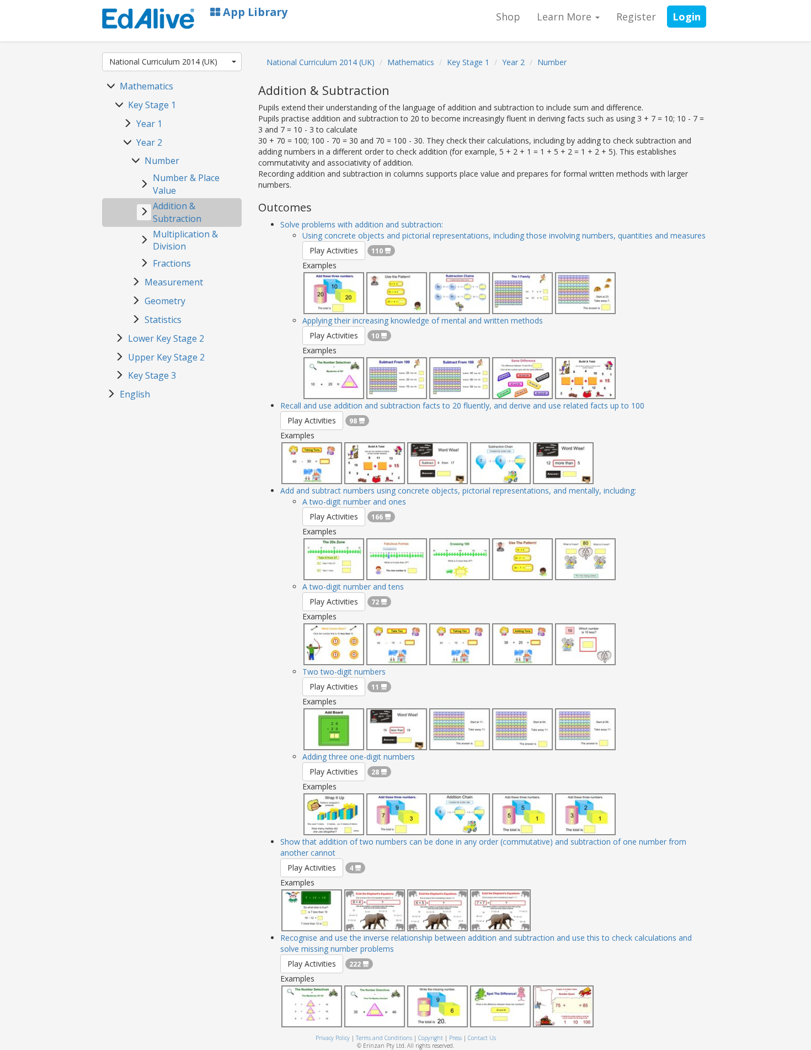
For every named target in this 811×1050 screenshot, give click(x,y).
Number (162, 161)
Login (687, 16)
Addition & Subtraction (177, 212)
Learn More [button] (565, 16)
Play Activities (334, 250)
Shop (508, 16)
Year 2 (149, 142)
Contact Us (482, 1038)
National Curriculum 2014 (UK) (163, 61)
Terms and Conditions (384, 1038)
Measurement (174, 282)
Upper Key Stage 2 (166, 357)
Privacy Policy (333, 1038)
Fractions (172, 263)
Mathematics (146, 86)
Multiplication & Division (185, 240)
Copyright (430, 1038)
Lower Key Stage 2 (166, 338)
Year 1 (149, 124)
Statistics (163, 320)
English (135, 394)
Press (455, 1038)
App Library (253, 11)
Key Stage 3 (152, 375)
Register (636, 16)
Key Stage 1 (152, 105)
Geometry (165, 301)
